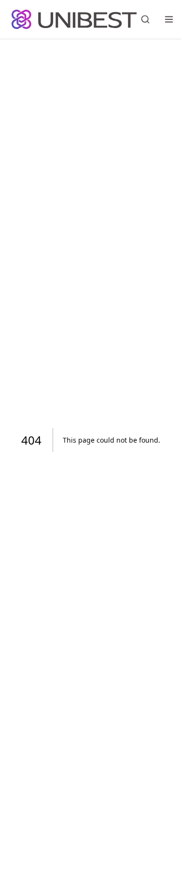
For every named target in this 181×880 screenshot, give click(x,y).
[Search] (145, 19)
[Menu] (169, 19)
